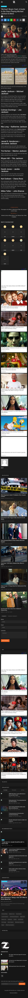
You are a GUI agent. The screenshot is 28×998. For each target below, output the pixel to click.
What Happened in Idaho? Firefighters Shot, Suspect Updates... (13, 495)
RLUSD (15, 919)
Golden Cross (11, 913)
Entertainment (3, 6)
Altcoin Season (10, 922)
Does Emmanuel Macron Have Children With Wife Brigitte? (12, 541)
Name (2, 619)
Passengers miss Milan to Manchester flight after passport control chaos (14, 210)
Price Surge (4, 922)
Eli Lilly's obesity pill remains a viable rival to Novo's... (18, 820)
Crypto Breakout (5, 916)
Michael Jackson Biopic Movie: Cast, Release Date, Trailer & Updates (14, 216)
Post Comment (5, 640)
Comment (3, 630)
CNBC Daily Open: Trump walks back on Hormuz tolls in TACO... (17, 794)
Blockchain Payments (19, 922)
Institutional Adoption (14, 916)
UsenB (2, 543)
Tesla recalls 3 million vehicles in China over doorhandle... (17, 869)
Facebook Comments (12, 616)
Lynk (9, 871)
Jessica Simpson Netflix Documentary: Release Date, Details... (17, 850)
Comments (4, 616)
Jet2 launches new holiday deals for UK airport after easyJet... (18, 961)
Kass (10, 858)
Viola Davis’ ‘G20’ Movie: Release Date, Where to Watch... (12, 564)
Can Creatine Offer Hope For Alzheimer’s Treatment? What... (13, 898)
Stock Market (18, 913)
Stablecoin (10, 919)
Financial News (4, 913)
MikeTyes (10, 852)
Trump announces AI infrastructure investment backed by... (16, 814)
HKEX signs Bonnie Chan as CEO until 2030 (17, 966)
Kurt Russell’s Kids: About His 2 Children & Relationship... (11, 609)
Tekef (2, 589)
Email (2, 625)
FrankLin (10, 822)
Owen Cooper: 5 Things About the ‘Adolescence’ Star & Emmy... (13, 586)
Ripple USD (22, 916)
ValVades (10, 816)
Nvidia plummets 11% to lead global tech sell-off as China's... (17, 801)
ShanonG (2, 498)
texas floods (20, 919)
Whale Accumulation (10, 925)
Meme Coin (4, 919)
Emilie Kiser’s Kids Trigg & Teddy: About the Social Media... (13, 518)
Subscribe (22, 983)
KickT (5, 16)
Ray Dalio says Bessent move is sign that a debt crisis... (18, 863)
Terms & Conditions (13, 992)
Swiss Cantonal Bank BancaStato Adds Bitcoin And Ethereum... (17, 807)
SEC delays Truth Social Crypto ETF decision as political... (17, 955)
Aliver (10, 803)
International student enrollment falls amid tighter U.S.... (18, 856)
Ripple (3, 925)
